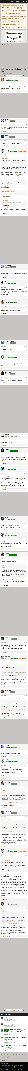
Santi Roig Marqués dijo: (7, 191)
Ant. (9, 75)
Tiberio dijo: (4, 200)
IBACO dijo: (4, 665)
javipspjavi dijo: (5, 860)
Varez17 (5, 1033)
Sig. (18, 75)
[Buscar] (26, 1)
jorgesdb (6, 1048)
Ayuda (11, 1067)
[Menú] (2, 1)
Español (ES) (5, 1063)
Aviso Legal (10, 1065)
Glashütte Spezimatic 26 (11, 1018)
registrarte (16, 21)
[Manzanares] (14, 37)
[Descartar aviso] (25, 5)
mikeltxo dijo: (5, 158)
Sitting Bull (6, 1019)
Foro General (11, 1019)
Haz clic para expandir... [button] (14, 710)
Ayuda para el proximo (10, 1024)
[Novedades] (23, 1)
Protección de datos (18, 1065)
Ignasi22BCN (6, 1025)
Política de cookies (5, 1067)
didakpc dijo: (4, 476)
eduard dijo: (4, 179)
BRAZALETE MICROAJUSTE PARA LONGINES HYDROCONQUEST (14, 1030)
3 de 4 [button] (14, 75)
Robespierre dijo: (5, 165)
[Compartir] (24, 84)
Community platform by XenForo (13, 1069)
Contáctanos (4, 1065)
